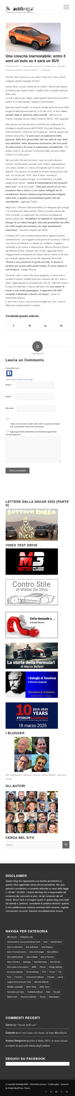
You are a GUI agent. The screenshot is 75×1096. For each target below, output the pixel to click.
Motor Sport (45, 986)
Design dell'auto (55, 966)
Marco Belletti (49, 774)
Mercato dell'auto (31, 70)
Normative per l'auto (15, 991)
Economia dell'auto (15, 971)
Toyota (43, 996)
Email (9, 396)
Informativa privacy (38, 1084)
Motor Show (31, 986)
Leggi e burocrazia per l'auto (19, 981)
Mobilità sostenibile (15, 986)
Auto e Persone (47, 956)
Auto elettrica (52, 951)
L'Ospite (50, 976)
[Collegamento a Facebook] (45, 1091)
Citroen (43, 966)
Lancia (60, 976)
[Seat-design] (33, 37)
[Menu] (64, 7)
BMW (34, 966)
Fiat (59, 971)
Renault (57, 991)
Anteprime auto (26, 936)
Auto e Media (32, 956)
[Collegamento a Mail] (66, 1091)
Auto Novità (55, 961)
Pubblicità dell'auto (35, 991)
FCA (44, 971)
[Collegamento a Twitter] (51, 1091)
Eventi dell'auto (32, 971)
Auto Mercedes (40, 961)
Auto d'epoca (47, 946)
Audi (45, 941)
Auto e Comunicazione (16, 951)
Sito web (10, 408)
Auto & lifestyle (32, 946)
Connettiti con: (13, 368)
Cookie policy (53, 1084)
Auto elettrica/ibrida (15, 956)
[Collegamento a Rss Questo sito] (61, 1091)
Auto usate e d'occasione (33, 66)
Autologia (61, 66)
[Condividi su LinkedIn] (45, 325)
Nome (9, 384)
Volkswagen (54, 996)
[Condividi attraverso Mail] (61, 325)
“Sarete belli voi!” (27, 1024)
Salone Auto (12, 996)
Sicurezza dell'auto (28, 996)
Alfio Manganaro (14, 774)
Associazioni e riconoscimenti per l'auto (23, 941)
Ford (9, 976)
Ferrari (52, 971)
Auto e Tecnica (13, 961)
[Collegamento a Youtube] (56, 1091)
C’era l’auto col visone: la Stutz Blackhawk (43, 1032)
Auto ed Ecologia (36, 951)
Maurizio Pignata (31, 774)
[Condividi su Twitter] (30, 325)
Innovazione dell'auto (14, 70)
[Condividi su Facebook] (14, 325)
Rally (48, 991)
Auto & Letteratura (14, 946)
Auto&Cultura (50, 66)
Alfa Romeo (12, 936)
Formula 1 (18, 976)
